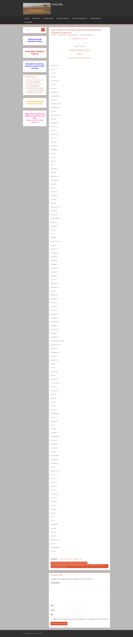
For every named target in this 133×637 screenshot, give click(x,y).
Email (53, 610)
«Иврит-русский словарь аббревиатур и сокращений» (79, 57)
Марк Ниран (63, 35)
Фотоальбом (28, 22)
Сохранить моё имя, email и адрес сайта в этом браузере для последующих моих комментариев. (80, 619)
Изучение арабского (63, 18)
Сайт (52, 615)
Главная (27, 18)
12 (81, 559)
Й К (78, 50)
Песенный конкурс (31, 90)
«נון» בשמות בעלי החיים (35, 88)
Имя (52, 605)
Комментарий (55, 583)
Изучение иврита (48, 18)
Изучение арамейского (79, 18)
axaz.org (57, 4)
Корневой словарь (73, 35)
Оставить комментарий (86, 35)
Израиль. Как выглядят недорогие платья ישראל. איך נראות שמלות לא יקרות (69, 563)
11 (78, 559)
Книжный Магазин (95, 18)
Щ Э (79, 54)
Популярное (36, 18)
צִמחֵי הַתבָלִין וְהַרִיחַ (37, 92)
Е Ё (73, 50)
